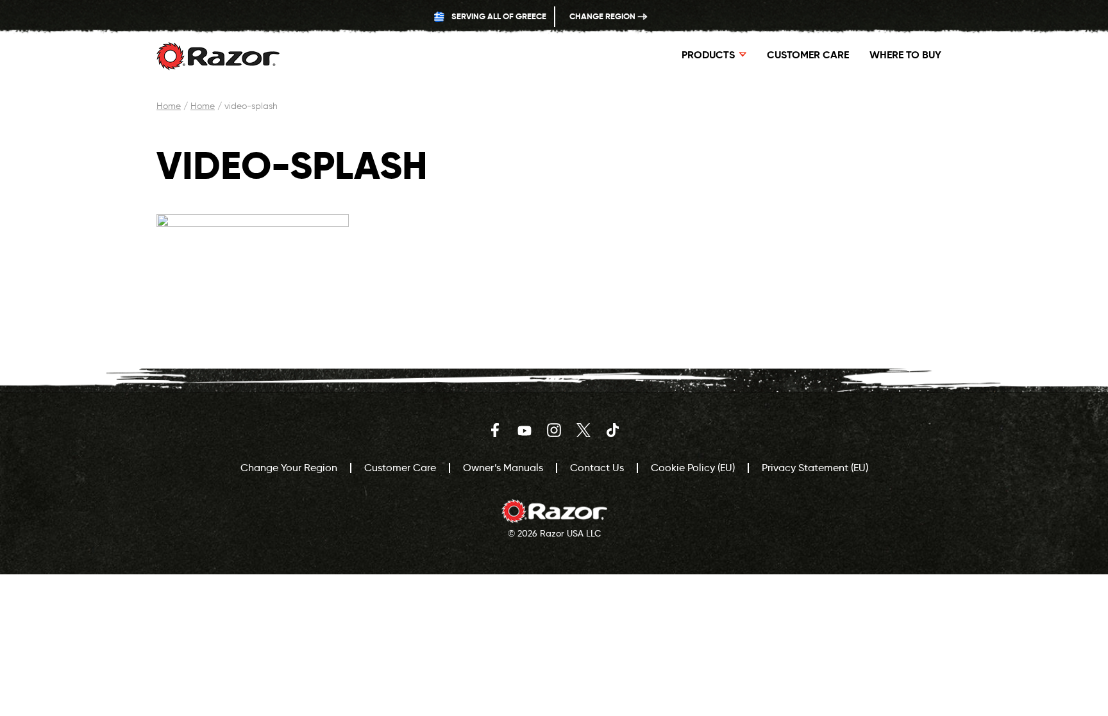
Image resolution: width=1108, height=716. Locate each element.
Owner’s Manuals (503, 468)
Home (168, 106)
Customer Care (808, 55)
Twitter (583, 430)
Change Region (603, 16)
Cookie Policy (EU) (693, 468)
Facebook (495, 430)
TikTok (613, 430)
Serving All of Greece (497, 16)
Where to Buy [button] (905, 55)
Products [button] (708, 55)
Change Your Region (288, 468)
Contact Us (597, 468)
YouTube (524, 430)
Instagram (554, 430)
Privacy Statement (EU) (815, 468)
